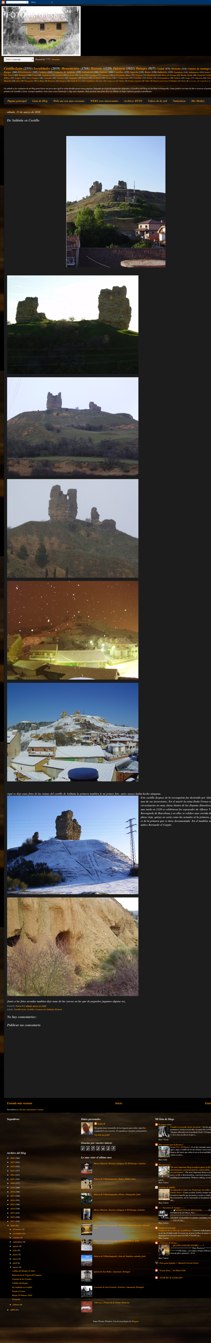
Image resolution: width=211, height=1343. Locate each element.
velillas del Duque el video (23, 1270)
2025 (12, 1162)
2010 (12, 1225)
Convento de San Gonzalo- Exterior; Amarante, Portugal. (119, 1287)
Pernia (149, 77)
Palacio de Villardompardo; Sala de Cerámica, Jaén (116, 1240)
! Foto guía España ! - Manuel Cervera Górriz (178, 1262)
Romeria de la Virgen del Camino (27, 1274)
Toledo (121, 81)
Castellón (137, 77)
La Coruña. (193, 81)
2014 (12, 1208)
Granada (48, 77)
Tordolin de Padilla (166, 1187)
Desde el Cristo (18, 1291)
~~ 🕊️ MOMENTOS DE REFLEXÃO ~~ (187, 1210)
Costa (34, 75)
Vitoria (183, 81)
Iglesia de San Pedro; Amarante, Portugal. (112, 1271)
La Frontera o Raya (122, 75)
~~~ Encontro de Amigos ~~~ (171, 1207)
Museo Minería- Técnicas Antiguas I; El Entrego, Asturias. (119, 1209)
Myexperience (164, 1164)
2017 (12, 1195)
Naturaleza (179, 101)
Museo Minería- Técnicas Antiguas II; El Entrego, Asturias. (120, 1163)
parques (59, 75)
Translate (56, 59)
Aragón (18, 77)
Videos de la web (157, 101)
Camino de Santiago (198, 68)
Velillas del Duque (20, 1282)
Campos (42, 72)
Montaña (176, 68)
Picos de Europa (169, 75)
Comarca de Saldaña (64, 72)
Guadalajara (90, 81)
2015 (12, 1204)
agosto (16, 1246)
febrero (16, 1304)
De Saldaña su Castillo (22, 1287)
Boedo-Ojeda (186, 75)
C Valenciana (122, 77)
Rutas (148, 72)
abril (15, 1262)
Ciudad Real (204, 81)
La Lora (70, 75)
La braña (97, 77)
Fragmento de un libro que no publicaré (174, 1230)
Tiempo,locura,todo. (167, 1227)
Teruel (85, 77)
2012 (12, 1217)
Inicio (118, 1103)
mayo (15, 1258)
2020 (12, 1183)
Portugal (22, 75)
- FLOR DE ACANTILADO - (171, 1277)
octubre (16, 1237)
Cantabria (178, 72)
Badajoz (174, 81)
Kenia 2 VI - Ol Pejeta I (180, 1147)
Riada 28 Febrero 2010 (22, 1295)
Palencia (119, 68)
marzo (16, 1267)
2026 (12, 1157)
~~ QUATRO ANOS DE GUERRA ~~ (186, 1245)
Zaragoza (62, 81)
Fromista (16, 1299)
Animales (73, 77)
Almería (198, 77)
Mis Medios (198, 101)
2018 (12, 1191)
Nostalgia (92, 75)
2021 (12, 1178)
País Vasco (8, 75)
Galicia (177, 77)
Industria (162, 72)
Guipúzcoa (111, 81)
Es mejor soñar (165, 1124)
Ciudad (160, 68)
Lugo (188, 77)
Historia (96, 68)
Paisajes (141, 68)
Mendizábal (152, 75)
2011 (12, 1221)
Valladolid (87, 72)
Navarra (60, 77)
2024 (12, 1166)
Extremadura (163, 77)
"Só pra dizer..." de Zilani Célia (172, 1270)
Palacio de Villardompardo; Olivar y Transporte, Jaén (117, 1194)
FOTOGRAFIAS (32, 14)
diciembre (17, 1229)
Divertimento (25, 72)
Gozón (109, 77)
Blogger (135, 1321)
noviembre (18, 1233)
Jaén (101, 81)
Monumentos (70, 68)
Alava (18, 81)
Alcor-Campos (32, 77)
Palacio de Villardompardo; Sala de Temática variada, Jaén (120, 1256)
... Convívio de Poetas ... (168, 1242)
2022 (12, 1174)
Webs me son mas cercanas (69, 101)
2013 (12, 1212)
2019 (12, 1187)
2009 (12, 1309)
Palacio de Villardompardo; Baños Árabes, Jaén (115, 1178)
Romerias (51, 81)
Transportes (28, 81)
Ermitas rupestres (135, 81)
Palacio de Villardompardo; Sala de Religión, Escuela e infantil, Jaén (122, 1226)
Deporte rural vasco (160, 81)
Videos (147, 81)
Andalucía (46, 75)
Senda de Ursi (75, 81)
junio (15, 1254)
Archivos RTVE (133, 101)
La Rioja (40, 81)
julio (15, 1250)
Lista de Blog (40, 101)
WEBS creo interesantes (104, 101)
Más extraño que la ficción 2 (170, 1144)
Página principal (17, 101)
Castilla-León (13, 68)
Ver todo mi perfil (102, 1134)
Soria (207, 72)
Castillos (118, 72)
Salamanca (194, 72)
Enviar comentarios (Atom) (31, 1109)
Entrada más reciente (19, 1103)
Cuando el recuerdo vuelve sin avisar (185, 1127)
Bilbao (7, 77)
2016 (12, 1200)
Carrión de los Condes (22, 1278)
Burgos (7, 72)
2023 (12, 1170)
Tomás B (101, 1123)
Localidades (42, 68)
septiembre (18, 1241)
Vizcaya (138, 75)
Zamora (103, 72)
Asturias (105, 75)
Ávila (81, 75)
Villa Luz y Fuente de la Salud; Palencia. (112, 1302)
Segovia (134, 72)
